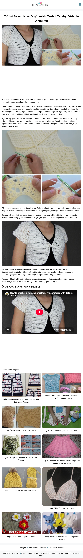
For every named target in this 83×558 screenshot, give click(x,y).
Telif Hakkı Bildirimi (56, 548)
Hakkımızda (33, 548)
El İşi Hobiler (14, 553)
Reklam (43, 548)
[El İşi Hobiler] (40, 6)
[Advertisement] (41, 81)
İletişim (23, 548)
